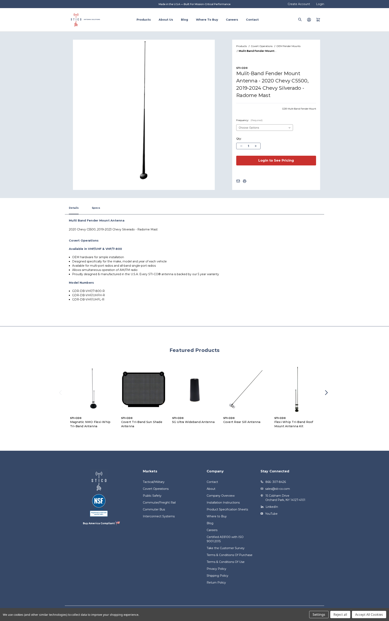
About (211, 489)
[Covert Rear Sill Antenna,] (245, 389)
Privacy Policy (216, 569)
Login (320, 4)
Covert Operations (156, 489)
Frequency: (249, 120)
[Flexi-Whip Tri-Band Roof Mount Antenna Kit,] (297, 389)
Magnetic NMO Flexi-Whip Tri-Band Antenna (90, 424)
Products (144, 19)
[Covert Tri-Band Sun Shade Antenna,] (143, 389)
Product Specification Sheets (227, 509)
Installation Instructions (223, 502)
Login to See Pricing (276, 160)
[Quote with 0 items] (318, 19)
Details (74, 207)
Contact (252, 19)
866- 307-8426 (275, 482)
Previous (62, 395)
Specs (96, 207)
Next (328, 395)
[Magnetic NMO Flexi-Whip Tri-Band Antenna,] (92, 389)
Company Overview (221, 495)
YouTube (271, 514)
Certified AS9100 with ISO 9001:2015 (225, 539)
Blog (184, 19)
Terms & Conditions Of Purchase (229, 555)
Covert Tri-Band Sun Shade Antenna (141, 424)
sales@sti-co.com (277, 489)
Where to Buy (207, 19)
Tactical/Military (154, 482)
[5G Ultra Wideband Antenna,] (194, 389)
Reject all (340, 614)
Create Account (299, 4)
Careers (232, 19)
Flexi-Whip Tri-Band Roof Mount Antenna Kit (293, 424)
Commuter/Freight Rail (159, 502)
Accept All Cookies (369, 614)
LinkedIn (272, 507)
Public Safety (152, 495)
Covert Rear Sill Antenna (242, 422)
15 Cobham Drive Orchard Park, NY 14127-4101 (285, 498)
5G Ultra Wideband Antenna (193, 422)
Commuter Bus (154, 509)
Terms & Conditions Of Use (226, 562)
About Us (166, 19)
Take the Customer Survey (226, 548)
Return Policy (216, 582)
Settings (319, 614)
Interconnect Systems (159, 516)
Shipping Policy (217, 575)
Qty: (239, 138)
